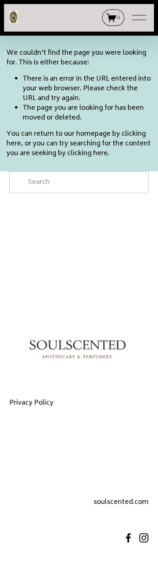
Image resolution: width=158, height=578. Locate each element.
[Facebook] (128, 538)
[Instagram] (144, 538)
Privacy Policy (31, 403)
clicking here (87, 153)
